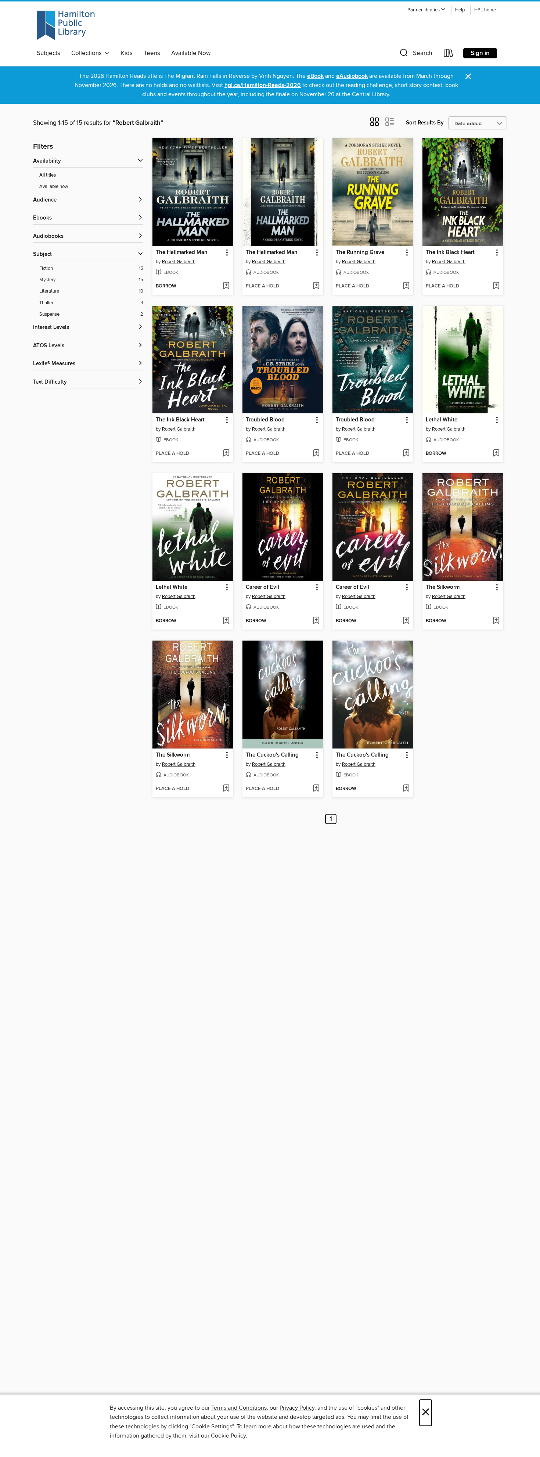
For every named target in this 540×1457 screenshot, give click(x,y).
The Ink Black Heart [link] (450, 252)
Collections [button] (88, 53)
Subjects (48, 53)
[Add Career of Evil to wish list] (316, 621)
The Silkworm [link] (443, 587)
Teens (152, 53)
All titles (47, 175)
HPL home (485, 10)
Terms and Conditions (239, 1407)
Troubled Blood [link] (265, 420)
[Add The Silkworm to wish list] (496, 621)
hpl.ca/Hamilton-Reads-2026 (262, 85)
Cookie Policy (228, 1435)
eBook (315, 76)
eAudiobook (352, 76)
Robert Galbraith (178, 262)
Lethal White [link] (441, 420)
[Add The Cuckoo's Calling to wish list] (316, 789)
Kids (127, 53)
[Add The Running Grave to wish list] (406, 286)
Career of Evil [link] (262, 587)
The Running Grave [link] (360, 252)
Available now (53, 186)
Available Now (190, 53)
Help (460, 10)
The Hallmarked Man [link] (182, 252)
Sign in (480, 53)
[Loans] (449, 54)
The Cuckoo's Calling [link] (272, 755)
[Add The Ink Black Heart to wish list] (496, 286)
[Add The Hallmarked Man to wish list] (226, 286)
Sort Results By (425, 122)
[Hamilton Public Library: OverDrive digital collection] (65, 25)
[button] (426, 10)
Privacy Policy (297, 1407)
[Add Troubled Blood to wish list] (316, 454)
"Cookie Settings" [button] (212, 1426)
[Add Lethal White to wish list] (496, 454)
